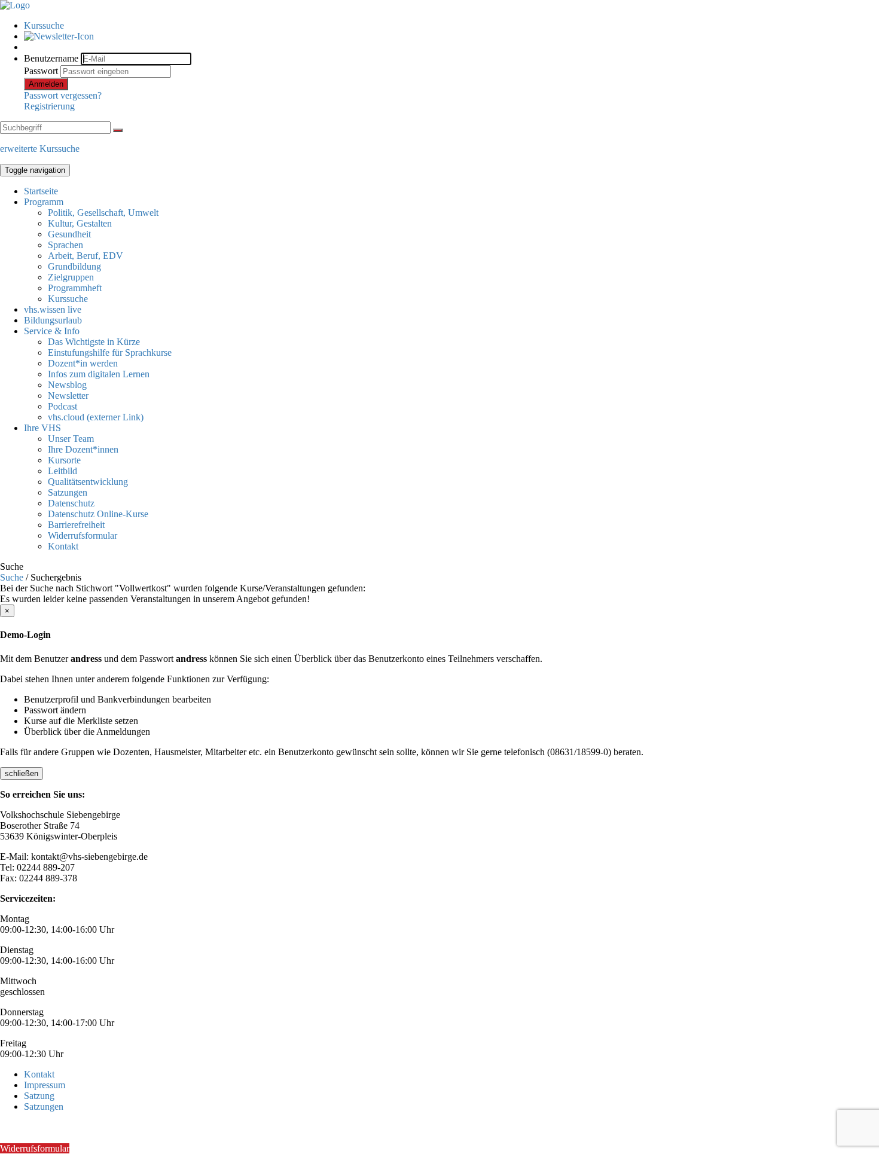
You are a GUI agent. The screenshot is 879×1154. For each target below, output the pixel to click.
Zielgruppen (71, 277)
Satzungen (67, 492)
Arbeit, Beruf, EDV (85, 256)
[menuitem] (451, 25)
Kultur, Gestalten (80, 223)
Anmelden (46, 84)
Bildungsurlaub (53, 320)
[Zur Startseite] (15, 5)
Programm (43, 202)
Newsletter (68, 395)
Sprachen (65, 245)
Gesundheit (69, 234)
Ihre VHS (42, 428)
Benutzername (51, 58)
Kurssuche (44, 25)
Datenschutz (71, 503)
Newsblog (67, 385)
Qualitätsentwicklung (88, 482)
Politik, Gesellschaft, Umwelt (103, 212)
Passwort (41, 71)
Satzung (39, 1096)
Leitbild (62, 471)
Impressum (44, 1085)
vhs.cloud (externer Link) (96, 417)
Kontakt (63, 546)
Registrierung (49, 106)
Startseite (41, 191)
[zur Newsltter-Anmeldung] (59, 36)
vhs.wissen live (52, 309)
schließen (21, 773)
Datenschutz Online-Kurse (98, 514)
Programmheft (75, 288)
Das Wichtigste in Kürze (94, 342)
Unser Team (71, 438)
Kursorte (64, 460)
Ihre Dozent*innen (83, 449)
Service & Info (52, 331)
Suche (11, 577)
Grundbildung (74, 266)
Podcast (62, 406)
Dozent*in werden (83, 363)
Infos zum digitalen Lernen (98, 374)
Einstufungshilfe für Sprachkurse (110, 352)
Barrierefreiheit (76, 525)
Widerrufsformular (82, 535)
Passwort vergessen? (63, 95)
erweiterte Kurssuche (40, 149)
